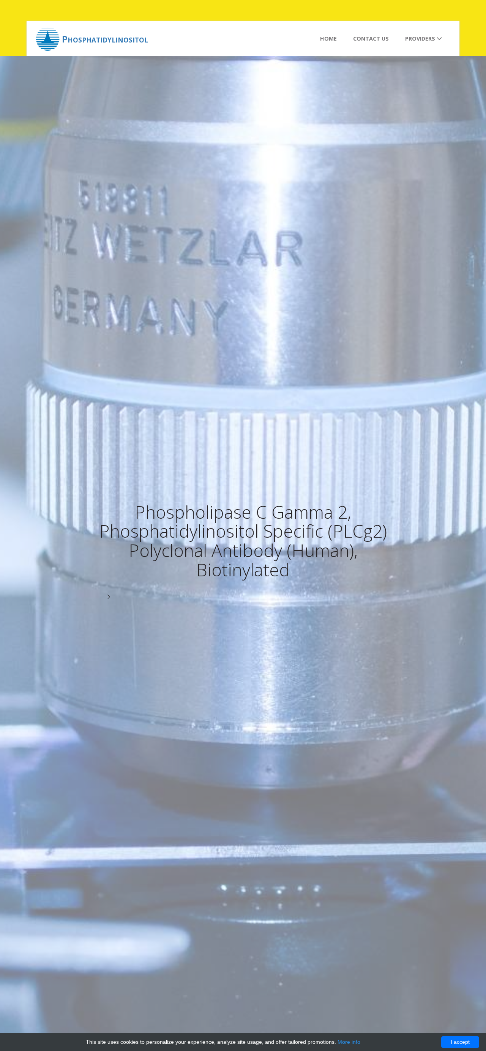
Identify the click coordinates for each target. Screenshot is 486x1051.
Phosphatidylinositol (105, 39)
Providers (421, 38)
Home (328, 38)
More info (349, 1042)
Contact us (371, 38)
